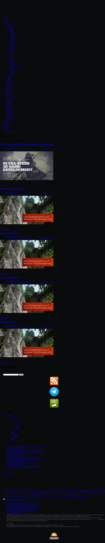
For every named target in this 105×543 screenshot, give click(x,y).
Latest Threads (10, 21)
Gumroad (9, 105)
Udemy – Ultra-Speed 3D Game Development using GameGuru (26, 144)
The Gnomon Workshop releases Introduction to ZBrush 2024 (23, 503)
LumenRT (12, 61)
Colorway (12, 55)
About (5, 129)
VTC (8, 121)
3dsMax (12, 28)
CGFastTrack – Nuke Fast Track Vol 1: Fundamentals (20, 460)
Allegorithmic (13, 73)
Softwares (24, 193)
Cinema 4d (9, 76)
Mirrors (79, 493)
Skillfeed (9, 117)
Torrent (12, 439)
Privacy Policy (10, 130)
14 (10, 476)
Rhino (8, 90)
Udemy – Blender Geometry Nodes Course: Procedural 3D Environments (26, 446)
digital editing (6, 493)
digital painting (14, 493)
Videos (34, 149)
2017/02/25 (14, 236)
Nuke (11, 54)
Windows (30, 193)
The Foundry (10, 49)
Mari (11, 52)
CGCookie (9, 113)
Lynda (8, 98)
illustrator (12, 48)
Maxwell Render (14, 64)
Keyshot (9, 83)
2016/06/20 (14, 325)
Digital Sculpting (21, 493)
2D (6, 149)
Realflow (12, 65)
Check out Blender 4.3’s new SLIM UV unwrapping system (22, 510)
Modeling (84, 493)
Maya (11, 30)
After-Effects (13, 45)
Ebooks (15, 434)
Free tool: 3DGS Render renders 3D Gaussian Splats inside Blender (24, 506)
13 (9, 476)
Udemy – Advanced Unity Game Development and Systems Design (24, 452)
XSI (8, 89)
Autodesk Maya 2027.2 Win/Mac (15, 448)
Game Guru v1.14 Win (9, 233)
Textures (5, 123)
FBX (31, 493)
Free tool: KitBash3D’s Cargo (14, 512)
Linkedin (9, 99)
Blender (9, 77)
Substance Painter (23, 495)
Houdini (9, 79)
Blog (4, 18)
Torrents (5, 23)
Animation (61, 490)
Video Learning (75, 495)
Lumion (9, 85)
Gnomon (9, 104)
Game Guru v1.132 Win (10, 277)
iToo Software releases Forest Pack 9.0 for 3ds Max (20, 509)
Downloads (18, 149)
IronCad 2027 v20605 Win (14, 454)
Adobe (8, 42)
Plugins (8, 67)
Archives (5, 126)
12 (7, 476)
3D (14, 420)
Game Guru (55, 149)
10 (4, 476)
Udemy (8, 107)
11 (5, 476)
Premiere (12, 46)
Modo (11, 51)
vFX (60, 495)
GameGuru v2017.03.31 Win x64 (14, 189)
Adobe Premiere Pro (46, 490)
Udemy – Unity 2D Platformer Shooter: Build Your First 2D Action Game (26, 458)
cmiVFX (9, 101)
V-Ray (11, 68)
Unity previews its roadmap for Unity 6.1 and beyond (20, 507)
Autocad (12, 33)
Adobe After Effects (26, 490)
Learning (24, 149)
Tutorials (5, 93)
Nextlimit (9, 62)
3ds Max (13, 490)
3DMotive (9, 110)
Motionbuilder (13, 37)
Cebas (11, 74)
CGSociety (9, 108)
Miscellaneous (13, 438)
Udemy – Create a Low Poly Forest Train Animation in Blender (23, 466)
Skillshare (9, 118)
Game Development (46, 149)
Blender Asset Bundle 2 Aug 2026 (15, 455)
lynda (69, 493)
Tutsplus (9, 120)
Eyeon (8, 56)
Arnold (12, 70)
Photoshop (12, 43)
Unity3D (9, 86)
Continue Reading (4, 185)
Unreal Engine (10, 87)
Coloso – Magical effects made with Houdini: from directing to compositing (26, 449)
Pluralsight (9, 95)
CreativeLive (10, 111)
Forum (5, 20)
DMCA (5, 127)
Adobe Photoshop (36, 490)
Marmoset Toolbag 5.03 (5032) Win (16, 457)
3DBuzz (9, 114)
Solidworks (13, 39)
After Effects (54, 490)
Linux (18, 425)
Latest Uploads (10, 24)
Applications (6, 25)
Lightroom (65, 493)
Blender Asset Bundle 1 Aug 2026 (15, 461)
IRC (8, 132)
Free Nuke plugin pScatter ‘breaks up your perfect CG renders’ (23, 504)
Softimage (12, 31)
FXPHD (9, 102)
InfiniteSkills (10, 116)
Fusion (11, 59)
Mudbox (12, 34)
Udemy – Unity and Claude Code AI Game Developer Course (23, 467)
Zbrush (8, 92)
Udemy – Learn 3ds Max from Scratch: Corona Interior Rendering (24, 451)
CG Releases (11, 149)
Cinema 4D (89, 491)
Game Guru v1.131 (8, 322)
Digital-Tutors (13, 96)
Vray (84, 496)
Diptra (7, 148)
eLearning (27, 493)
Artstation (70, 490)
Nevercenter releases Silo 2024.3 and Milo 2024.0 (19, 513)
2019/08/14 (14, 148)
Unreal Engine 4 (56, 495)
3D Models (6, 124)
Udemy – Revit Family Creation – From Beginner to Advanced (23, 463)
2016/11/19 (13, 281)
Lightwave (9, 80)
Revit (11, 40)
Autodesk (9, 27)
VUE (11, 58)
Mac (17, 426)
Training (29, 496)
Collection (12, 431)
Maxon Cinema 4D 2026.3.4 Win (15, 464)
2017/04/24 (14, 192)
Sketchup (9, 82)
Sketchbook (13, 36)
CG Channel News (16, 499)
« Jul (4, 483)
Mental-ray (13, 71)
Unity (42, 496)
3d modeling (6, 490)
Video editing (64, 495)
